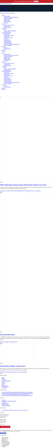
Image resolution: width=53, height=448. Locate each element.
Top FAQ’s (4, 402)
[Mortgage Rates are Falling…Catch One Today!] (16, 362)
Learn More (36, 1)
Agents (3, 382)
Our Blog (4, 400)
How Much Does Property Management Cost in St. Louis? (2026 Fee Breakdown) (17, 393)
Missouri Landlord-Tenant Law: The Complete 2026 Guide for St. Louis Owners (17, 392)
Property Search (5, 404)
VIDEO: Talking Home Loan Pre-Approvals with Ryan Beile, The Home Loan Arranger (23, 185)
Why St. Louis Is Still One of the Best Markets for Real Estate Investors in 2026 (17, 395)
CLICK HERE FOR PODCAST (6, 3)
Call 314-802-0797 (5, 11)
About (3, 5)
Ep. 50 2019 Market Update (7, 334)
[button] (3, 433)
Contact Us (4, 9)
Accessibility (4, 387)
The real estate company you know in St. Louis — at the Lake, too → (15, 410)
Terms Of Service (5, 386)
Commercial (4, 379)
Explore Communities (6, 405)
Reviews (3, 6)
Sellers (32, 190)
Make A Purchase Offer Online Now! (9, 401)
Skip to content (3, 432)
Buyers (4, 190)
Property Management (6, 381)
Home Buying (27, 190)
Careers (3, 7)
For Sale (7, 190)
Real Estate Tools (5, 403)
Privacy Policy (4, 385)
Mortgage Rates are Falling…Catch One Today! (12, 366)
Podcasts (4, 8)
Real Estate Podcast (13, 341)
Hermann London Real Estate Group (17, 190)
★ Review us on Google (5, 426)
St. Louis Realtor (37, 190)
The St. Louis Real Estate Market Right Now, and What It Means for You (16, 394)
